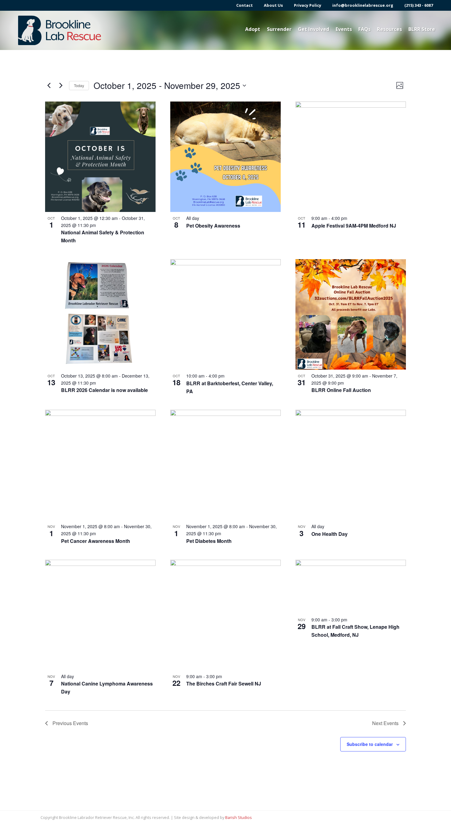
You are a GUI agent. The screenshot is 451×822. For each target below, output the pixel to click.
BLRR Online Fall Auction (341, 390)
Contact (244, 5)
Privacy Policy (307, 5)
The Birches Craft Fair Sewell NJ (223, 683)
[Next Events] (60, 85)
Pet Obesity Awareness (213, 225)
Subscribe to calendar (370, 744)
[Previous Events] (48, 85)
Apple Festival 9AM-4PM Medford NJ (353, 225)
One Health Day (329, 533)
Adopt (252, 29)
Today (79, 85)
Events (344, 29)
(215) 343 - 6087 (418, 5)
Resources (389, 29)
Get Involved (313, 29)
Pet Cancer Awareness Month (95, 540)
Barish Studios (238, 817)
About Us (273, 5)
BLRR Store (421, 29)
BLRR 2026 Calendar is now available (104, 390)
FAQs (364, 29)
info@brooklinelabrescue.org (362, 5)
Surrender (279, 29)
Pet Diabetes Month (209, 540)
